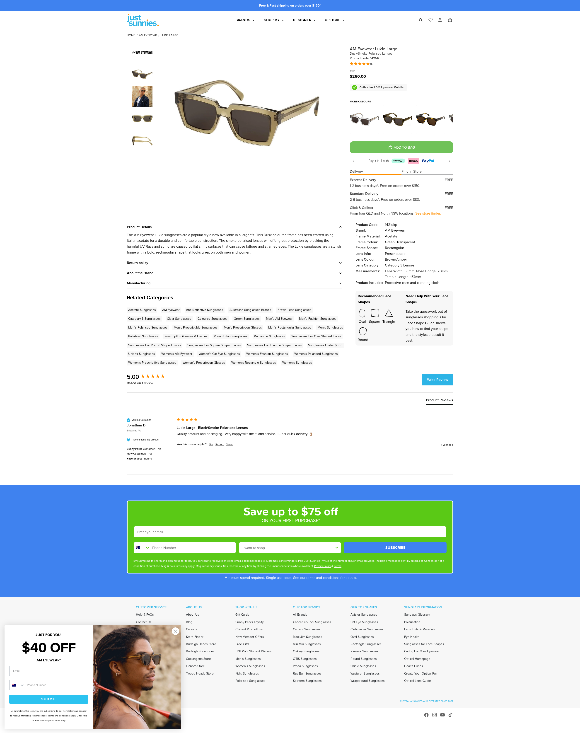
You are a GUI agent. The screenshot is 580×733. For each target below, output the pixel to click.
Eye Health (411, 636)
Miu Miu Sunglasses (307, 644)
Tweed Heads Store (200, 673)
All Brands (300, 614)
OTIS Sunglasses (305, 658)
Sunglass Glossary (417, 614)
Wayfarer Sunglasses (365, 673)
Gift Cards (242, 614)
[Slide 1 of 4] (142, 74)
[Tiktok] (450, 715)
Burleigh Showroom (200, 651)
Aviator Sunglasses (363, 614)
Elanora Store (195, 666)
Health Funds (413, 666)
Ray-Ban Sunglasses (307, 673)
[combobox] (142, 547)
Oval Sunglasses (362, 636)
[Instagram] (434, 715)
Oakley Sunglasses (306, 651)
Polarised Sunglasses (250, 680)
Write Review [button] (437, 379)
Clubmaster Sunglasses (366, 629)
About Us (192, 614)
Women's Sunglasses (250, 666)
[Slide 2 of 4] (142, 96)
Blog (189, 621)
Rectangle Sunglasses (366, 644)
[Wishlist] (430, 19)
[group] (150, 377)
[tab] (439, 401)
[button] (361, 64)
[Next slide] (449, 160)
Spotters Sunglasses (307, 680)
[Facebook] (426, 715)
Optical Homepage (417, 658)
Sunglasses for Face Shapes (424, 644)
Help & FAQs (145, 614)
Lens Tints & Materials (419, 629)
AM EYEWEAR (148, 35)
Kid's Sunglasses (247, 673)
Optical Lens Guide (417, 680)
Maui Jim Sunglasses (307, 636)
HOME (131, 35)
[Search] (421, 20)
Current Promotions (249, 629)
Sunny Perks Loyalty (249, 621)
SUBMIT (48, 699)
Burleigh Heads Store (201, 644)
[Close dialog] (175, 631)
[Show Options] (337, 547)
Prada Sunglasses (305, 666)
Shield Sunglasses (363, 666)
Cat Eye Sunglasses (364, 621)
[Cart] (450, 20)
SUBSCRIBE (395, 547)
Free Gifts (242, 644)
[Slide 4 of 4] (142, 141)
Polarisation (412, 621)
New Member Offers (249, 636)
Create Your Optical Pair (420, 673)
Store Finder (194, 636)
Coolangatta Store (198, 658)
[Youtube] (442, 715)
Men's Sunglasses (248, 658)
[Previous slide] (353, 160)
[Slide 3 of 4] (142, 119)
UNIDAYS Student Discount (254, 651)
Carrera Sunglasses (306, 629)
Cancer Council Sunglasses (312, 621)
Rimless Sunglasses (364, 651)
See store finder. (428, 213)
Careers (191, 629)
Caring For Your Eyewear (421, 651)
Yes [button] (211, 444)
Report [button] (219, 444)
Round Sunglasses (363, 658)
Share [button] (229, 444)
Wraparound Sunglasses (367, 680)
